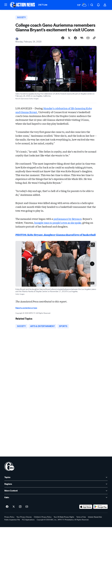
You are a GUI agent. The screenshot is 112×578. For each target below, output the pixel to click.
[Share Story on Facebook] (63, 38)
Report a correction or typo (26, 308)
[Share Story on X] (69, 38)
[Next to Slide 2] (92, 264)
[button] (6, 4)
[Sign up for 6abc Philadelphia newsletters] (27, 506)
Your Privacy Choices (24, 517)
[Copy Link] (94, 38)
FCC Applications (28, 520)
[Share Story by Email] (88, 38)
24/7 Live (42, 4)
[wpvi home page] (9, 466)
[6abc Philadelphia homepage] (23, 5)
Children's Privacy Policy (42, 517)
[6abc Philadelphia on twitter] (13, 506)
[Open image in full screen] (93, 245)
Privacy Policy (9, 517)
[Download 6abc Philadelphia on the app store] (85, 507)
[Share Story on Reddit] (75, 38)
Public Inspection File (12, 520)
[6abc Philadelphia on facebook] (7, 506)
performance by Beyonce (67, 219)
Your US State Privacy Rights (64, 517)
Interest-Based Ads (95, 517)
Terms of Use (81, 517)
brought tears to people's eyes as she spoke (57, 222)
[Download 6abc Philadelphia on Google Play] (100, 507)
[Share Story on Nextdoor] (81, 38)
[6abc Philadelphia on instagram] (20, 506)
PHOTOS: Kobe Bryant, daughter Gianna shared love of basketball (55, 234)
